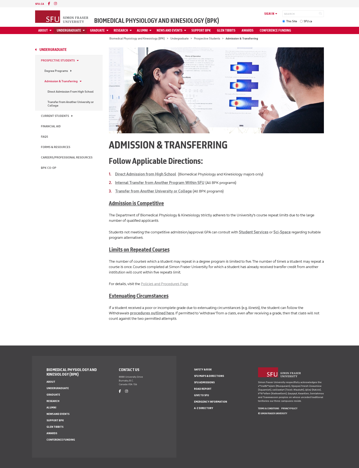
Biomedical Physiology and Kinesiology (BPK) (156, 21)
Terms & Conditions (268, 408)
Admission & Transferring (61, 81)
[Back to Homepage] (62, 17)
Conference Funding (275, 30)
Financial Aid (51, 126)
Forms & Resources (55, 147)
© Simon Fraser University (272, 413)
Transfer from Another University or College (71, 103)
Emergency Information (210, 401)
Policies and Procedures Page (164, 284)
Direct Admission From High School (71, 91)
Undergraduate (69, 30)
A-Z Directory (203, 408)
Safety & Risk (203, 369)
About (43, 30)
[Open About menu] (51, 30)
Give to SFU (201, 395)
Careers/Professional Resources (66, 157)
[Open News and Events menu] (185, 30)
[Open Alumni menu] (151, 30)
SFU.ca (308, 21)
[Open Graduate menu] (108, 30)
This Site (291, 21)
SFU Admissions (204, 382)
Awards (247, 30)
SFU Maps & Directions (209, 376)
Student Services (253, 232)
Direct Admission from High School (145, 174)
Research (121, 30)
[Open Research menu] (131, 30)
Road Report (202, 389)
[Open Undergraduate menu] (84, 30)
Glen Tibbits (226, 30)
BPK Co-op (48, 168)
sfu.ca (39, 4)
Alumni (142, 30)
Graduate (97, 30)
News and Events (169, 30)
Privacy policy (289, 408)
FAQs (44, 136)
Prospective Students (207, 38)
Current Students (55, 116)
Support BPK (201, 30)
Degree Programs (56, 71)
